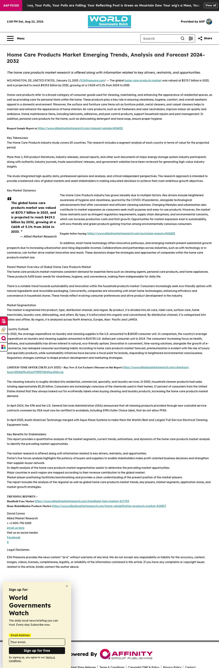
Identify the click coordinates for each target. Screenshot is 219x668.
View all (210, 5)
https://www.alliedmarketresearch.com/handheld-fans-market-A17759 (82, 501)
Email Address (20, 635)
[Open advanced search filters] (191, 38)
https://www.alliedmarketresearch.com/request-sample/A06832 (80, 128)
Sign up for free (37, 650)
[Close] (66, 586)
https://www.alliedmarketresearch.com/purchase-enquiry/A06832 (131, 233)
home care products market (143, 80)
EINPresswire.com (92, 80)
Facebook (13, 537)
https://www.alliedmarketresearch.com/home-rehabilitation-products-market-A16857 (109, 506)
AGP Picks (11, 5)
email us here (15, 528)
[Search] (182, 38)
